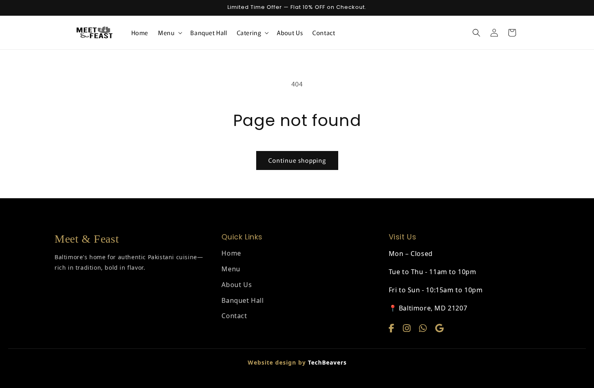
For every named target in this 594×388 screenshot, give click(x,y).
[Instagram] (408, 328)
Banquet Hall (242, 300)
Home (231, 253)
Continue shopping (297, 160)
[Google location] (439, 328)
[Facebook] (393, 328)
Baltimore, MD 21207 (433, 308)
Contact (234, 315)
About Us (236, 284)
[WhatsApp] (424, 328)
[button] (169, 33)
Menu (230, 268)
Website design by (297, 362)
